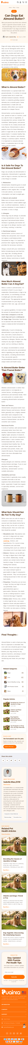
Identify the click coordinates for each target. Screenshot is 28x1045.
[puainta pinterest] (10, 1033)
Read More (6, 870)
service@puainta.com (9, 1027)
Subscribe (14, 977)
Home (10, 7)
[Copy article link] (19, 760)
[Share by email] (15, 760)
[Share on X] (7, 760)
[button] (23, 2)
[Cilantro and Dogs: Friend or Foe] (14, 883)
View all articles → (6, 834)
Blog (14, 7)
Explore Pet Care (10, 746)
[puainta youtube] (21, 1033)
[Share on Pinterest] (11, 760)
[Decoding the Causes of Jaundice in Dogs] (14, 846)
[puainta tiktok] (17, 1033)
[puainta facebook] (7, 1033)
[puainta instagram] (14, 1033)
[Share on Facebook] (3, 760)
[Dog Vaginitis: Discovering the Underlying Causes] (14, 920)
